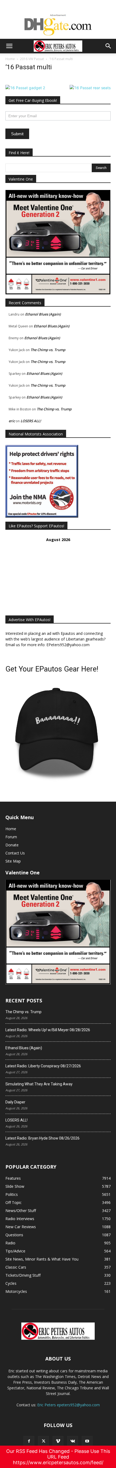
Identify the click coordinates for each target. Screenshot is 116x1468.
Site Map (13, 861)
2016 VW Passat (32, 59)
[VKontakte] (72, 1441)
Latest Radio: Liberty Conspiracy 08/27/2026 (43, 1066)
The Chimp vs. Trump (47, 349)
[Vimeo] (58, 1441)
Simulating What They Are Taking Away (39, 1084)
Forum (11, 836)
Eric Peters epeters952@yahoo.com (68, 1404)
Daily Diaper (15, 1102)
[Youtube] (87, 1441)
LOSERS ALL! (31, 420)
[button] (9, 46)
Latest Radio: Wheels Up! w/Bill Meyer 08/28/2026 (47, 1030)
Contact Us (15, 853)
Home (10, 59)
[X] (43, 1441)
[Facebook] (28, 1441)
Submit (17, 133)
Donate (12, 844)
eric (12, 420)
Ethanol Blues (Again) (43, 314)
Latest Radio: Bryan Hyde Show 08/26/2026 (42, 1138)
